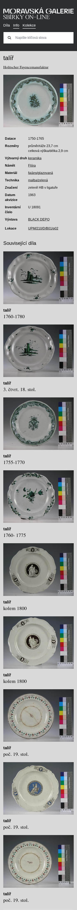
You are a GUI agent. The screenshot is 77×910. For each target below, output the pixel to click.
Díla (6, 25)
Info (16, 25)
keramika (34, 158)
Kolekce (29, 25)
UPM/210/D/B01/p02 (43, 228)
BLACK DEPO (38, 219)
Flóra (32, 165)
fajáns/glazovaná (40, 173)
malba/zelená (38, 180)
